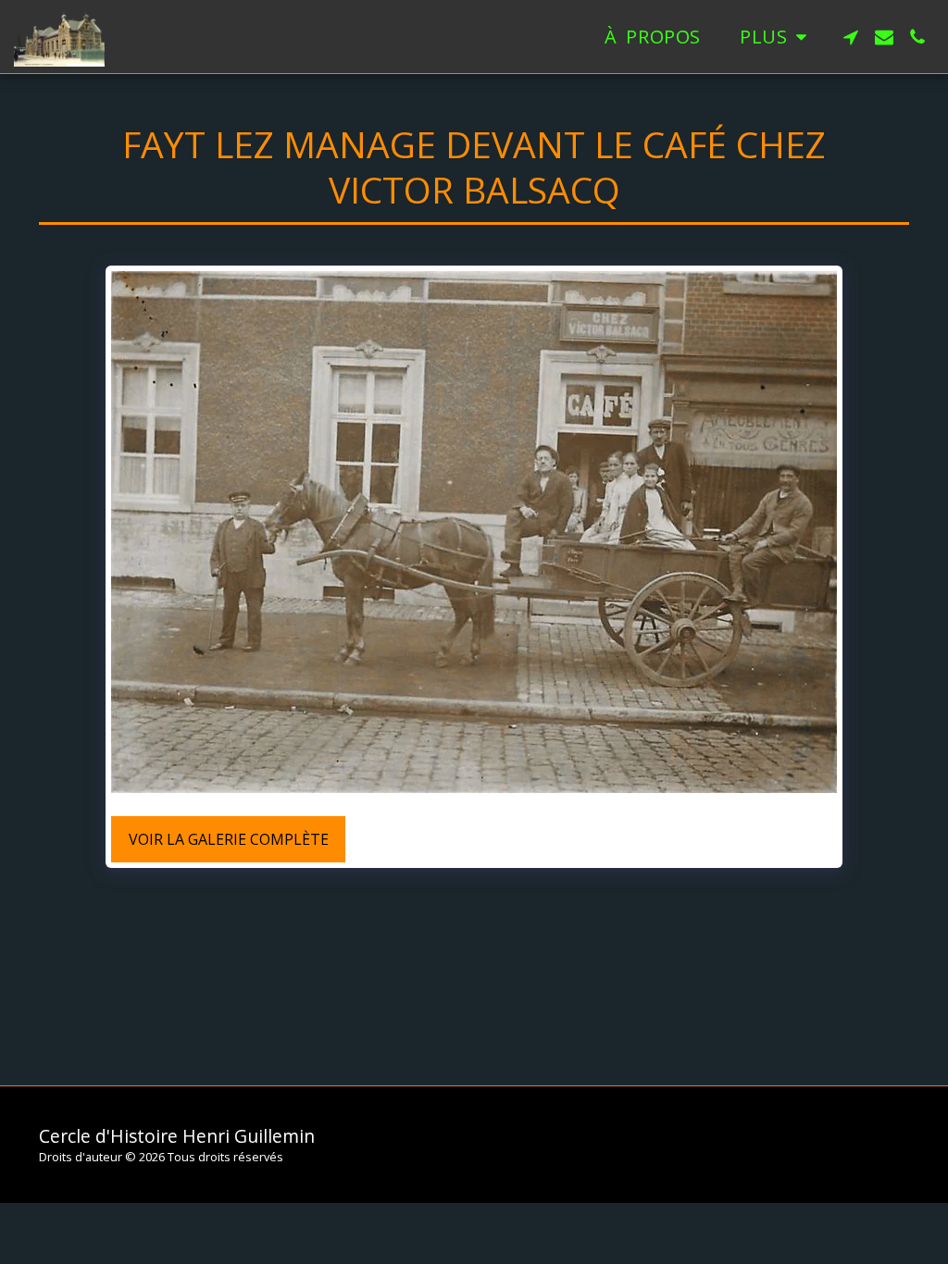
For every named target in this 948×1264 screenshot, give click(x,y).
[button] (851, 37)
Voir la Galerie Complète (229, 839)
